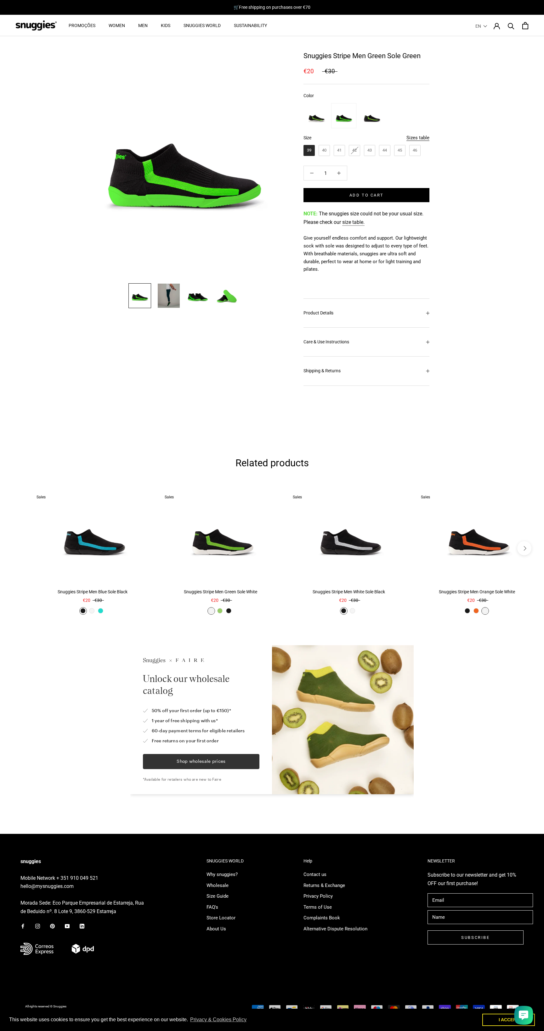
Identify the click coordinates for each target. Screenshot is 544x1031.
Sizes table (417, 138)
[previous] (20, 548)
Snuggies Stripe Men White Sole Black (349, 591)
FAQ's (212, 907)
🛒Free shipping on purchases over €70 (272, 7)
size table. (353, 222)
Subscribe (475, 937)
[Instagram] (37, 926)
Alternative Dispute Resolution (335, 929)
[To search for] (511, 25)
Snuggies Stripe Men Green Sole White (220, 591)
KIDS (165, 25)
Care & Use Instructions (326, 341)
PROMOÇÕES (82, 25)
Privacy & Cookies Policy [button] (218, 1019)
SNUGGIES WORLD (202, 25)
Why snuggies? (222, 874)
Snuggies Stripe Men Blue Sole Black (93, 591)
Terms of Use (317, 907)
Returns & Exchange (324, 885)
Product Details (318, 312)
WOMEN (117, 25)
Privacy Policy (318, 896)
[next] (524, 548)
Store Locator (221, 918)
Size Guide (218, 896)
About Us (216, 929)
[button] (481, 26)
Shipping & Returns (322, 370)
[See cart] (525, 25)
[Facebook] (22, 926)
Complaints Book (321, 918)
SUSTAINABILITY (250, 25)
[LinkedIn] (82, 926)
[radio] (316, 115)
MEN (143, 25)
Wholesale (218, 885)
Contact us (314, 874)
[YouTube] (67, 926)
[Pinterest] (52, 926)
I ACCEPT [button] (509, 1019)
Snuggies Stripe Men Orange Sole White (477, 591)
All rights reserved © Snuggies (45, 1006)
